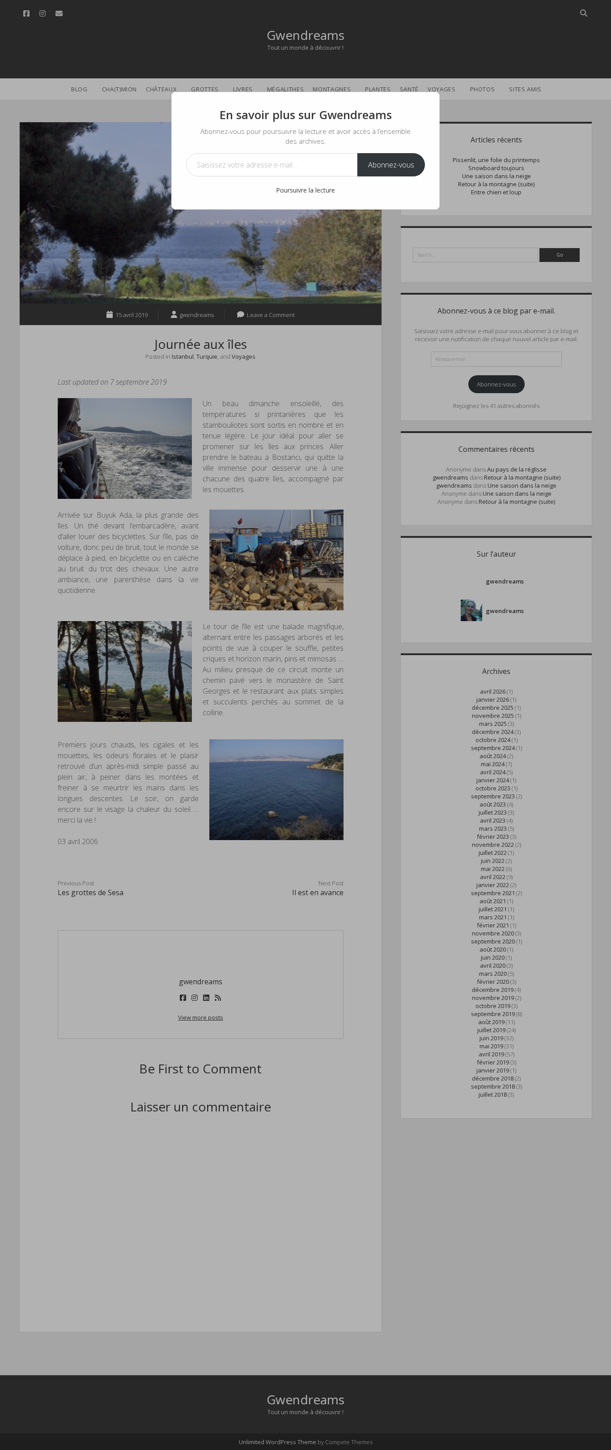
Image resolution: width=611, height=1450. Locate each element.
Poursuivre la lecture (305, 190)
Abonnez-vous (391, 165)
